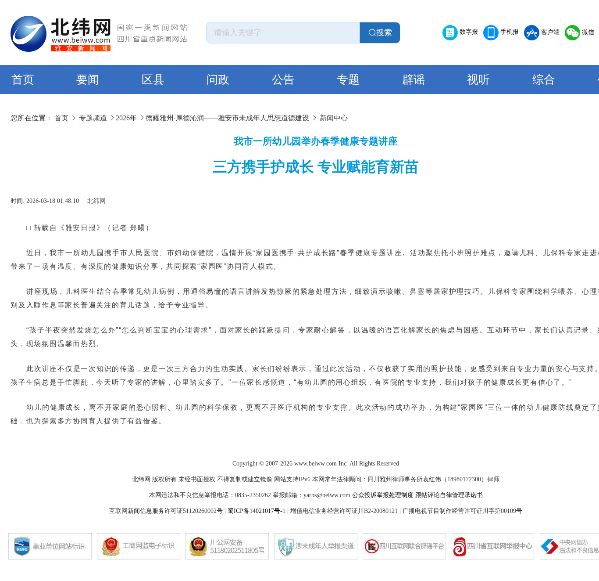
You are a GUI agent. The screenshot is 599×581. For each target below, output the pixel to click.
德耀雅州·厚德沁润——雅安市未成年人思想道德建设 (227, 118)
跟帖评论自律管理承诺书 (449, 495)
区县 (153, 79)
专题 (348, 79)
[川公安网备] (227, 546)
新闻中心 (334, 118)
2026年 (126, 118)
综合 (543, 79)
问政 (218, 79)
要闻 (87, 79)
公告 (283, 79)
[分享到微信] (573, 197)
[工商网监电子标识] (138, 546)
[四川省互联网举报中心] (493, 546)
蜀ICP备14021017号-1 (256, 511)
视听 (478, 79)
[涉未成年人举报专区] (315, 546)
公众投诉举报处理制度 (383, 495)
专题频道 (93, 118)
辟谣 (413, 79)
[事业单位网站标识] (50, 546)
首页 (22, 79)
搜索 (384, 32)
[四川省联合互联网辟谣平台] (404, 546)
